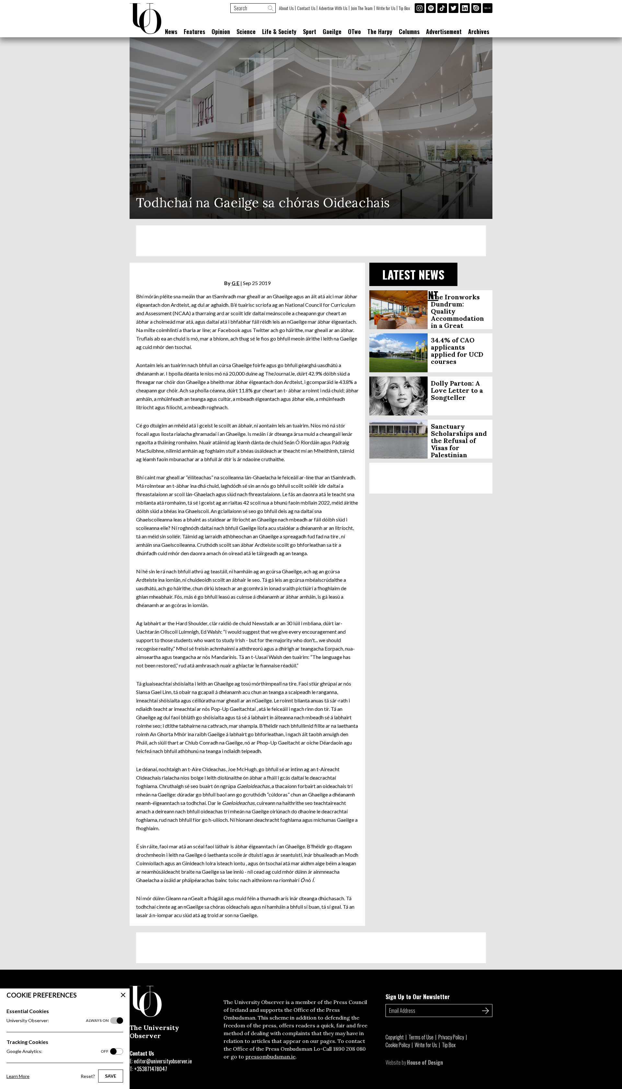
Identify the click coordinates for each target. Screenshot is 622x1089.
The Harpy (379, 31)
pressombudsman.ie (270, 1056)
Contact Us (306, 8)
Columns (409, 31)
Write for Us (385, 8)
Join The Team (362, 8)
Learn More (17, 1076)
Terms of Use (421, 1037)
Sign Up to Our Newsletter (418, 996)
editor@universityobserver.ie (163, 1061)
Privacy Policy (451, 1037)
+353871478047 (150, 1069)
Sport (309, 31)
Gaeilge (332, 31)
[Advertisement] (311, 240)
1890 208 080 (349, 1049)
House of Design (425, 1062)
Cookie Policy (398, 1045)
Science (246, 31)
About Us (286, 8)
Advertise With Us (333, 8)
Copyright (395, 1037)
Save (110, 1076)
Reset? (88, 1076)
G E (235, 283)
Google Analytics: (57, 1051)
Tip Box (404, 8)
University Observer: (57, 1020)
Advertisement (444, 31)
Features (194, 31)
